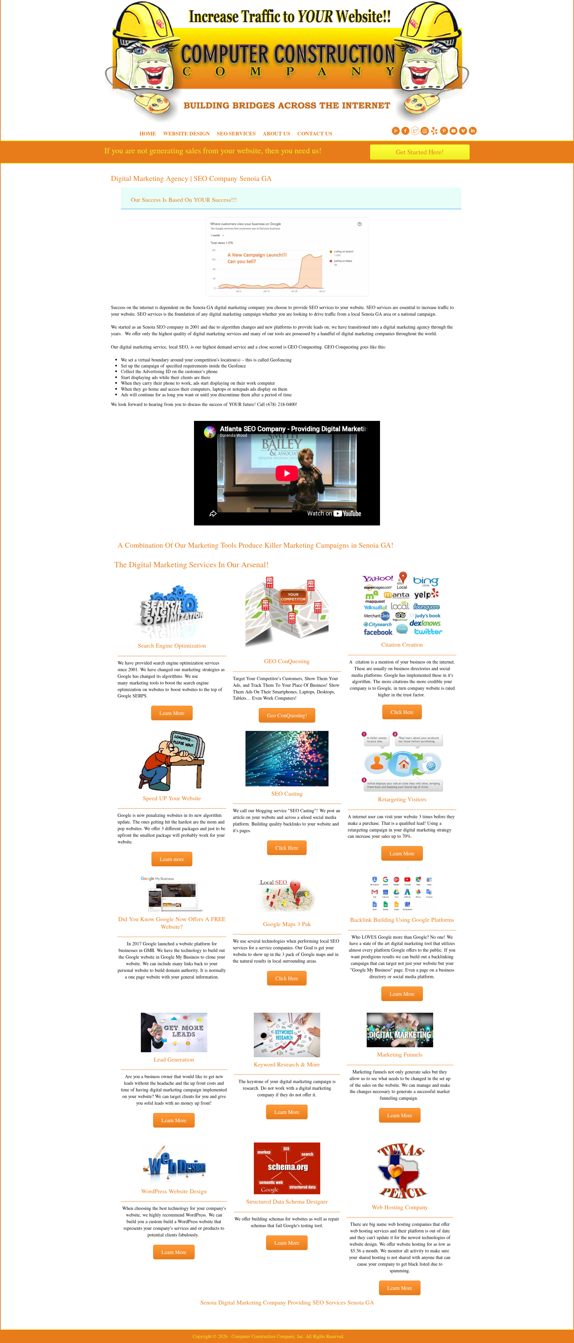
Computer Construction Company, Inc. (101, 16)
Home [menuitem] (148, 133)
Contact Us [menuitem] (314, 133)
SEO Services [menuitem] (236, 133)
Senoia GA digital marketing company (229, 307)
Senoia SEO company (163, 327)
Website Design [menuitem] (186, 133)
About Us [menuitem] (276, 133)
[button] (172, 713)
